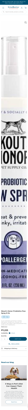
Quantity (4, 336)
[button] (3, 8)
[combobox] (14, 12)
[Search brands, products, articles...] (3, 12)
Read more (4, 326)
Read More (14, 402)
